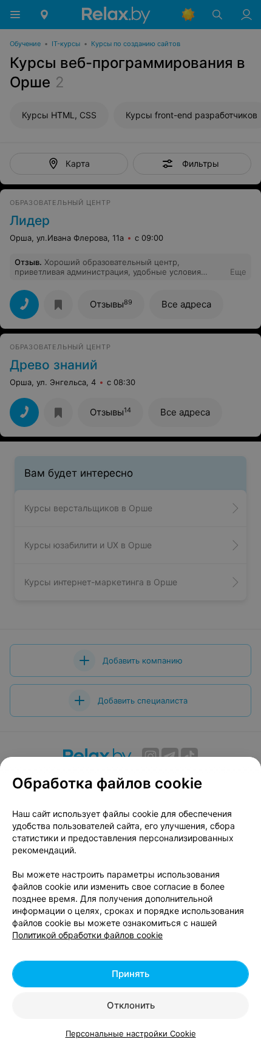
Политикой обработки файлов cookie (87, 935)
